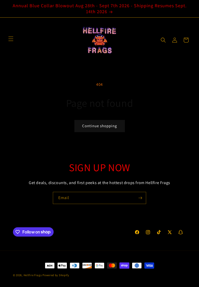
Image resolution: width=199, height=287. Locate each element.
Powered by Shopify (55, 275)
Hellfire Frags (33, 275)
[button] (163, 40)
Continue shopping (99, 125)
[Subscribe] (140, 198)
